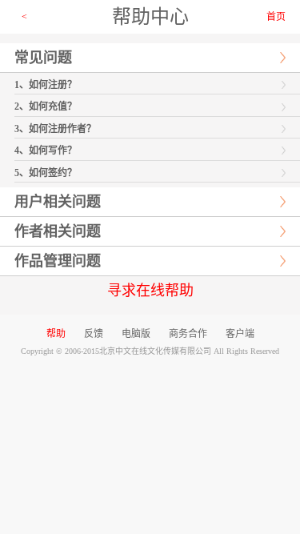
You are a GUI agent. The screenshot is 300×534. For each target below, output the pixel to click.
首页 (276, 16)
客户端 (240, 333)
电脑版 (136, 333)
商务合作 (188, 333)
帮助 (56, 333)
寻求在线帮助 (150, 291)
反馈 (93, 333)
